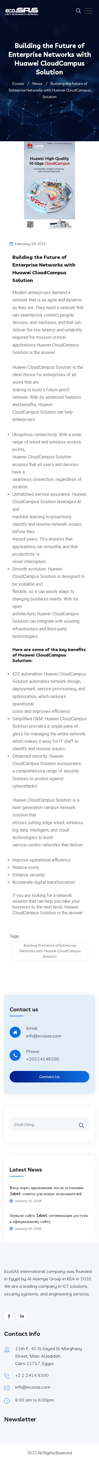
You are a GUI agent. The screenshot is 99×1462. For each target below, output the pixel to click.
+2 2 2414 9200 (32, 1375)
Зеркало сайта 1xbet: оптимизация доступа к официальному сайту (49, 1218)
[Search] (85, 1121)
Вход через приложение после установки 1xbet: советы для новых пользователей (46, 1190)
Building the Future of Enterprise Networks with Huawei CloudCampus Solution (50, 951)
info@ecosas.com (32, 1387)
